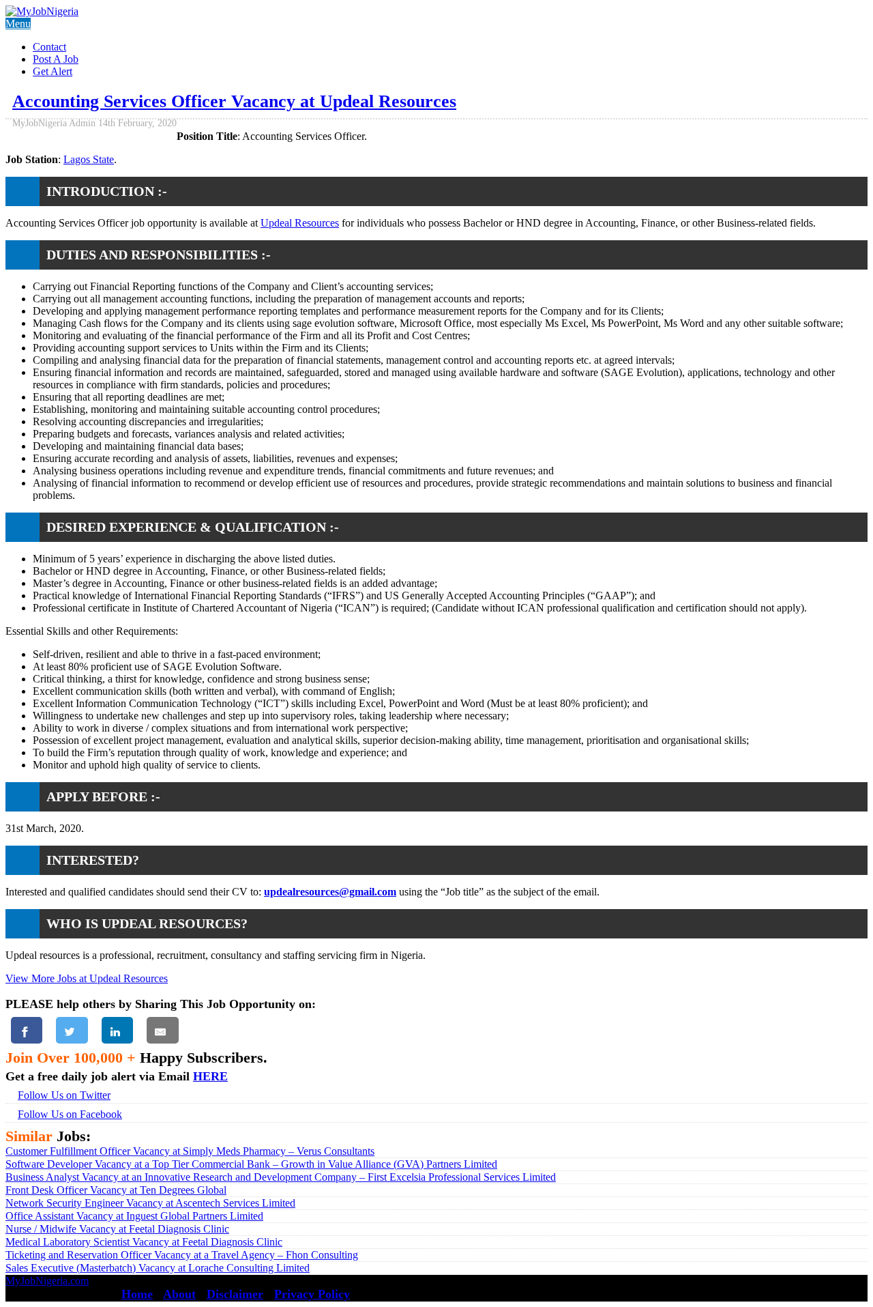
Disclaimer (235, 1294)
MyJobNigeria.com (47, 1281)
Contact (49, 47)
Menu (18, 23)
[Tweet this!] (71, 1030)
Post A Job (55, 59)
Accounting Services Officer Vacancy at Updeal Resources (234, 101)
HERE (210, 1076)
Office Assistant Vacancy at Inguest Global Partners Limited (134, 1216)
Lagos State (88, 159)
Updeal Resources (300, 223)
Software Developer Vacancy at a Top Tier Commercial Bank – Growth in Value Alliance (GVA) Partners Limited (251, 1164)
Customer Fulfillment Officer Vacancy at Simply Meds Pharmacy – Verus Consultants (189, 1151)
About (179, 1294)
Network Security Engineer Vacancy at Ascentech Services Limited (150, 1203)
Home (137, 1294)
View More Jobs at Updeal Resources (86, 978)
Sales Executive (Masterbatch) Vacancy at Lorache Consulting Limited (157, 1268)
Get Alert (52, 71)
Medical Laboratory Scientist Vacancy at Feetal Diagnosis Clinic (143, 1242)
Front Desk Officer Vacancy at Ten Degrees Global (115, 1190)
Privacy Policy (312, 1294)
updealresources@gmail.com (330, 891)
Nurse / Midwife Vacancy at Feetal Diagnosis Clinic (117, 1229)
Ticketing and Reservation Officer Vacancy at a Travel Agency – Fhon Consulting (181, 1255)
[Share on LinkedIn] (117, 1030)
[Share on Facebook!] (26, 1030)
